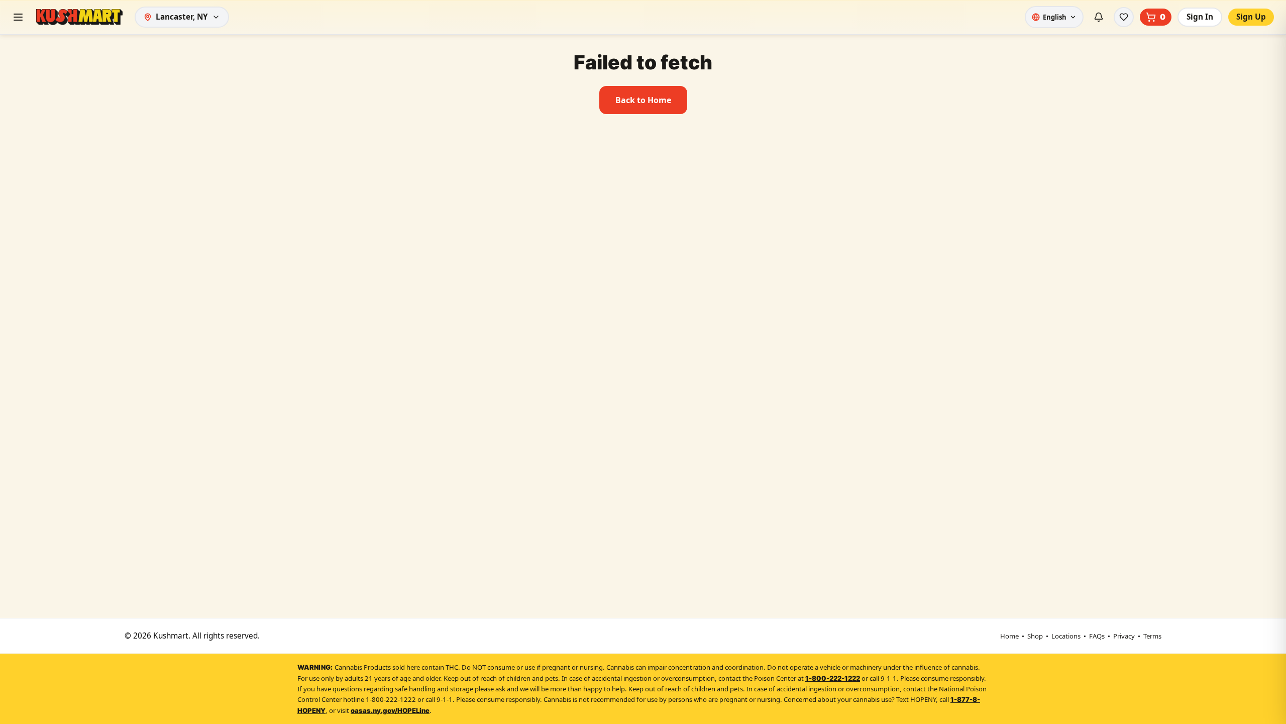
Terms (1152, 636)
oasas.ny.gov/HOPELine (390, 710)
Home (1009, 636)
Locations (1066, 636)
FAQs (1097, 636)
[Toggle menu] (18, 17)
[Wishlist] (1124, 17)
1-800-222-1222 (832, 678)
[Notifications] (1099, 17)
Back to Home (643, 100)
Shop (1035, 636)
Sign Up (1251, 17)
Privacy (1124, 636)
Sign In (1200, 17)
